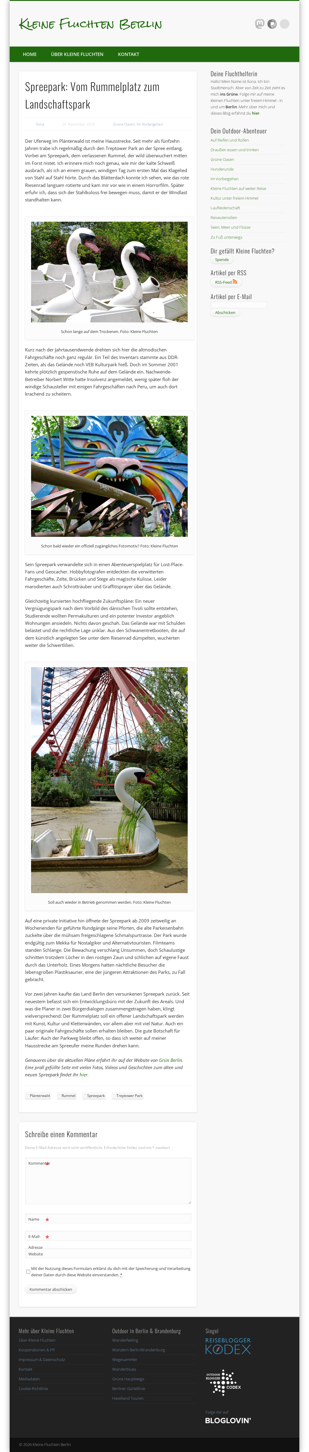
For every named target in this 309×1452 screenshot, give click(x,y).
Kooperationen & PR (37, 1349)
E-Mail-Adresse (38, 1241)
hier (84, 1075)
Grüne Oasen (124, 124)
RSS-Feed (224, 282)
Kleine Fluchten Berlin (91, 23)
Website (35, 1254)
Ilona (40, 124)
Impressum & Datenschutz (42, 1359)
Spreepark (96, 1095)
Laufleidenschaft (225, 207)
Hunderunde (222, 169)
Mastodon (260, 24)
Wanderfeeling (125, 1340)
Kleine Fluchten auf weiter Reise (238, 188)
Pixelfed (272, 24)
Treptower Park (129, 1095)
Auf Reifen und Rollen (230, 140)
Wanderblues (124, 1369)
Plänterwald (40, 1095)
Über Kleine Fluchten (77, 54)
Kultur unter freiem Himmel (234, 198)
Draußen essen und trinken (235, 149)
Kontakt (128, 54)
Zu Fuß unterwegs (226, 237)
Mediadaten (29, 1379)
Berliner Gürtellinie (128, 1388)
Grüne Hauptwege (128, 1379)
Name (38, 1220)
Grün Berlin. (171, 1060)
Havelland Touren (128, 1398)
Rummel (68, 1095)
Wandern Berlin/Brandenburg (138, 1349)
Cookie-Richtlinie (33, 1388)
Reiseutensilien (224, 217)
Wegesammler (124, 1359)
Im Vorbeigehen (150, 124)
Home (30, 54)
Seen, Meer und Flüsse (230, 227)
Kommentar (38, 1164)
